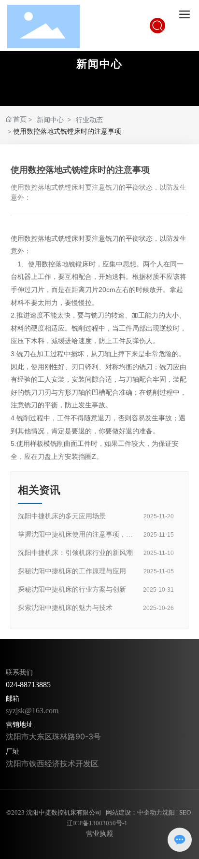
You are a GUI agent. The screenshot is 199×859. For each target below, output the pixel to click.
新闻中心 (99, 63)
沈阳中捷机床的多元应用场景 (62, 516)
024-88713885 (28, 684)
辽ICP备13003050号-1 (97, 823)
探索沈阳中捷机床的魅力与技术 (65, 607)
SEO (185, 812)
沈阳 (168, 812)
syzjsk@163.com (32, 711)
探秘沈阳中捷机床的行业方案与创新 (72, 589)
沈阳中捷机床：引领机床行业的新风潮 (75, 552)
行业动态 (89, 119)
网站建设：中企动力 (134, 812)
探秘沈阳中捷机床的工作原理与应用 (72, 571)
